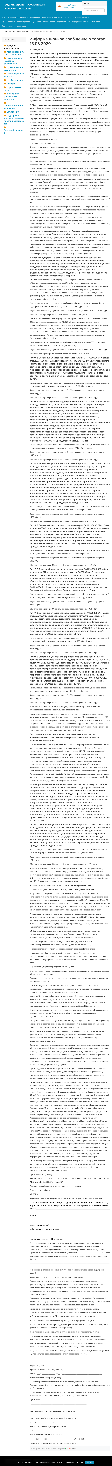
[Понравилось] (65, 1449)
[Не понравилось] (70, 1449)
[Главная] (6, 31)
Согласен (89, 1462)
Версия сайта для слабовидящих (68, 6)
